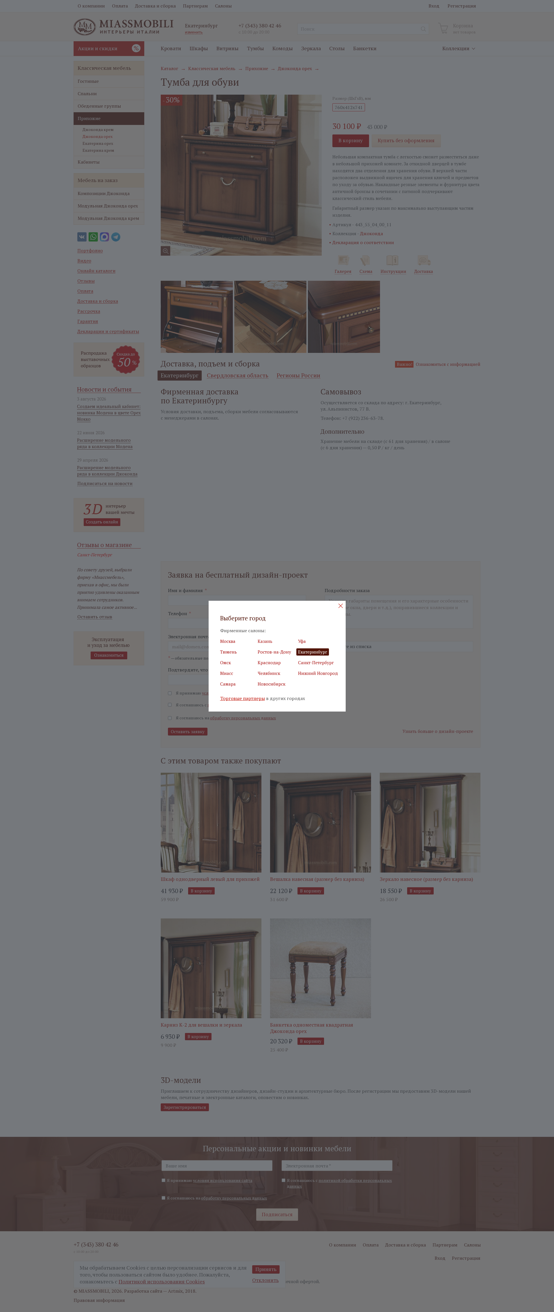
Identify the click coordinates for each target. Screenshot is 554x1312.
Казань (265, 641)
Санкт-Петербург (316, 662)
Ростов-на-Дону (274, 652)
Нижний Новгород (318, 673)
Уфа (302, 641)
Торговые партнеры (242, 698)
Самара (228, 684)
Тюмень (228, 652)
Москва (227, 641)
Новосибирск (271, 684)
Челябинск (269, 673)
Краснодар (269, 662)
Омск (225, 662)
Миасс (226, 673)
